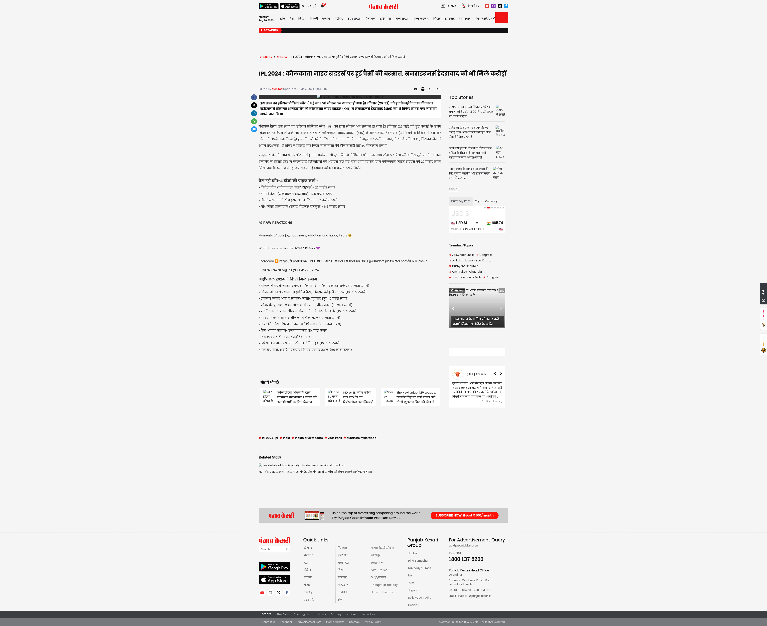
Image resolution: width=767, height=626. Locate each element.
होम (282, 19)
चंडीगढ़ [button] (338, 19)
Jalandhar (368, 614)
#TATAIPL (301, 248)
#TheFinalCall (356, 261)
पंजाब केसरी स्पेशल (382, 548)
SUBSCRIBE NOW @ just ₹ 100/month (465, 515)
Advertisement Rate (309, 622)
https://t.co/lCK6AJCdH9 (298, 261)
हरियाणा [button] (385, 19)
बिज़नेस (342, 592)
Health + (377, 563)
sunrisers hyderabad (360, 438)
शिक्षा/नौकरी (378, 577)
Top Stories (461, 97)
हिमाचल (342, 548)
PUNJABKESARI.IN (471, 622)
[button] (453, 308)
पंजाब (307, 585)
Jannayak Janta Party (465, 277)
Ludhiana (320, 614)
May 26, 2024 (310, 270)
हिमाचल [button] (370, 19)
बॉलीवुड (375, 555)
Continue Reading (492, 401)
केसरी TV (309, 555)
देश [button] (292, 19)
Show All (453, 188)
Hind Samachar (418, 561)
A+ (438, 89)
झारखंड (450, 19)
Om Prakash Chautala (465, 272)
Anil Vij (455, 260)
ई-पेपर (308, 548)
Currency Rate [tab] (461, 201)
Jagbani (413, 553)
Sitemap (354, 622)
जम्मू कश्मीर (421, 19)
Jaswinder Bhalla (462, 255)
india (285, 438)
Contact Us (268, 622)
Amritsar (351, 614)
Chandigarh (301, 614)
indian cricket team (307, 438)
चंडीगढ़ (308, 592)
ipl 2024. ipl (268, 438)
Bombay (336, 614)
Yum (411, 583)
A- (430, 89)
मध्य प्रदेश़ (401, 19)
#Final (338, 261)
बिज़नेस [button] (481, 19)
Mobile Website (335, 622)
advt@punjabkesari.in (463, 545)
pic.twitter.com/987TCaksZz (406, 261)
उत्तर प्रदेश (354, 19)
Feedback (286, 622)
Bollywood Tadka (419, 598)
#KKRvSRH (324, 261)
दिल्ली (314, 19)
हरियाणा (342, 555)
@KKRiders (376, 261)
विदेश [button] (301, 19)
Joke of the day (382, 592)
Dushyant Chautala (463, 266)
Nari (410, 575)
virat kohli (333, 438)
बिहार (437, 19)
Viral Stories (379, 570)
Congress (484, 255)
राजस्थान (343, 585)
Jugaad (413, 590)
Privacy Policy (373, 622)
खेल (340, 600)
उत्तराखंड (342, 577)
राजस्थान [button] (465, 19)
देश (306, 563)
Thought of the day (384, 585)
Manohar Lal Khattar (477, 260)
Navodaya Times (419, 568)
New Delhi (283, 614)
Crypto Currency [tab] (486, 201)
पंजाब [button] (326, 19)
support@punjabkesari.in (474, 596)
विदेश (307, 570)
